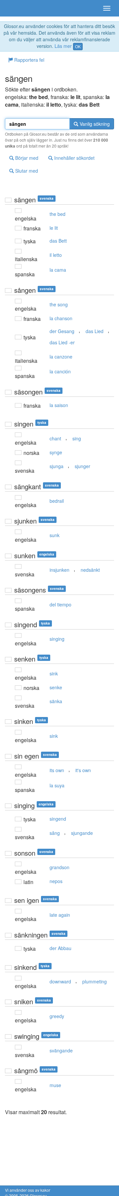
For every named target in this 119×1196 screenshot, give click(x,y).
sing (76, 438)
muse (55, 1085)
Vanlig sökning (94, 123)
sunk (55, 535)
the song (59, 304)
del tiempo (60, 604)
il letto (56, 255)
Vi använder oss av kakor (27, 1190)
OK (78, 46)
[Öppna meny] (106, 8)
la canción (60, 371)
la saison (59, 405)
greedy (57, 1016)
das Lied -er (62, 342)
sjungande (82, 833)
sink (54, 673)
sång (55, 833)
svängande (61, 1050)
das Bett (58, 240)
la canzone (61, 356)
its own (57, 770)
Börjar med (26, 157)
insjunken (59, 569)
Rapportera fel (28, 59)
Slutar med (26, 170)
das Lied (94, 331)
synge (56, 452)
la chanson (61, 318)
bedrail (57, 500)
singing (57, 638)
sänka (56, 701)
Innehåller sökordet (74, 157)
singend (58, 818)
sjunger (82, 466)
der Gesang (62, 331)
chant (55, 438)
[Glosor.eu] (16, 8)
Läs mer (63, 46)
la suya (57, 785)
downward (60, 981)
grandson (59, 867)
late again (60, 914)
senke (56, 687)
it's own (83, 770)
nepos (56, 881)
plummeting (94, 981)
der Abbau (60, 948)
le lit (54, 227)
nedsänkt (90, 569)
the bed (57, 214)
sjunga (56, 466)
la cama (58, 269)
